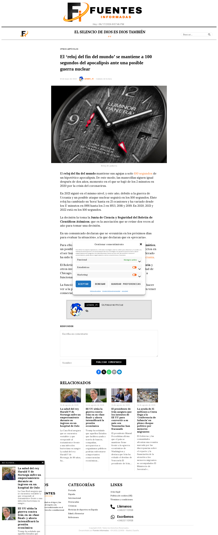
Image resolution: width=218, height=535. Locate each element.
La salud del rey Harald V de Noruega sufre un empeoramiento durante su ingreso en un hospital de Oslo (70, 417)
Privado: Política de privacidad (111, 291)
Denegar (100, 283)
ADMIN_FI (89, 79)
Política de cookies (95, 291)
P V (109, 36)
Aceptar (83, 283)
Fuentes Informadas (101, 531)
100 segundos (143, 173)
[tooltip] (87, 311)
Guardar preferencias (126, 283)
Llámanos (124, 506)
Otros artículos (69, 49)
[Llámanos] (112, 507)
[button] (140, 244)
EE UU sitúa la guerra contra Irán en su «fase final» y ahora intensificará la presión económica (95, 417)
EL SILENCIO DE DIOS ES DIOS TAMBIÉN (109, 32)
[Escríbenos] (112, 517)
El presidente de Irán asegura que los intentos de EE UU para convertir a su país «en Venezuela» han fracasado (121, 418)
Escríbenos (125, 517)
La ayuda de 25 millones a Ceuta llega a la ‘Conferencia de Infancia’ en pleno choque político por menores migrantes (147, 420)
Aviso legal (125, 291)
